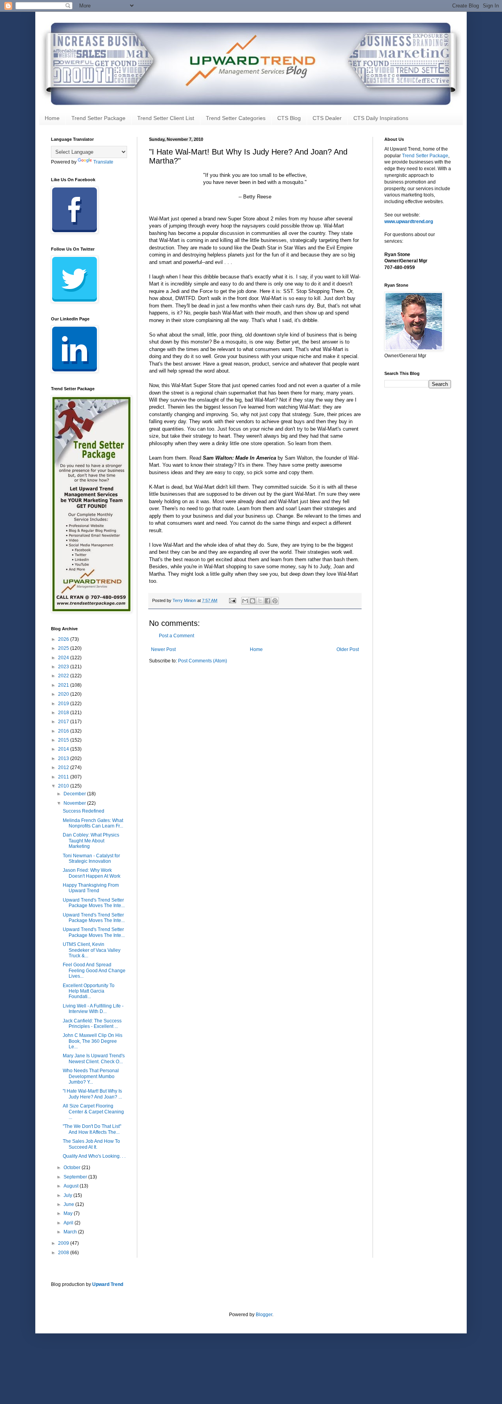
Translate (103, 162)
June (69, 1204)
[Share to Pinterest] (275, 601)
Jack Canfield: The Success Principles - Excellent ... (92, 1023)
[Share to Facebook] (267, 601)
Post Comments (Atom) (202, 661)
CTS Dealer (327, 118)
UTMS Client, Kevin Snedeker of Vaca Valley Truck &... (91, 950)
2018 (64, 712)
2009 (64, 1243)
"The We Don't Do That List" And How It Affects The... (92, 1129)
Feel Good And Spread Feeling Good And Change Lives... (94, 970)
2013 (64, 758)
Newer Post (163, 649)
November (75, 803)
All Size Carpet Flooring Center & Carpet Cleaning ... (93, 1111)
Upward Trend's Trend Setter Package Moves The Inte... (94, 902)
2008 (64, 1252)
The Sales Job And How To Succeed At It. (91, 1143)
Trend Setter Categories (236, 118)
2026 (64, 639)
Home (52, 118)
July (68, 1195)
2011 (64, 777)
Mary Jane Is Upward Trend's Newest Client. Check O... (94, 1058)
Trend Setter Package (98, 118)
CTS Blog (289, 118)
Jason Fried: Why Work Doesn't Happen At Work (91, 872)
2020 (64, 694)
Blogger (264, 1314)
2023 (64, 666)
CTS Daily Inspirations (380, 118)
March (71, 1232)
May (69, 1213)
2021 (64, 685)
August (72, 1186)
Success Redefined (83, 811)
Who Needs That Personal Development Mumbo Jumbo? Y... (91, 1076)
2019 (64, 703)
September (76, 1177)
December (75, 794)
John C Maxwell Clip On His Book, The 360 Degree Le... (92, 1041)
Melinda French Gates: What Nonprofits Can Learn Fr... (93, 823)
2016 (64, 731)
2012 (64, 767)
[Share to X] (260, 601)
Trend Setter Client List (165, 118)
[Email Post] (232, 600)
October (73, 1167)
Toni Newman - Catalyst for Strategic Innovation (91, 858)
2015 (64, 740)
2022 (64, 675)
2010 (64, 786)
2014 (64, 749)
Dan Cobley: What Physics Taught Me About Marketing (91, 840)
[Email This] (245, 601)
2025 (64, 648)
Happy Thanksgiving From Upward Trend (91, 887)
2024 (64, 657)
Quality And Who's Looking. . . (94, 1156)
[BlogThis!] (252, 601)
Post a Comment (176, 635)
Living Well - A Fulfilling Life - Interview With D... (93, 1008)
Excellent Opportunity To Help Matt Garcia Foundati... (89, 991)
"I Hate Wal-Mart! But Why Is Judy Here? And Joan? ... (92, 1093)
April (69, 1223)
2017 (64, 721)
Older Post (347, 649)
